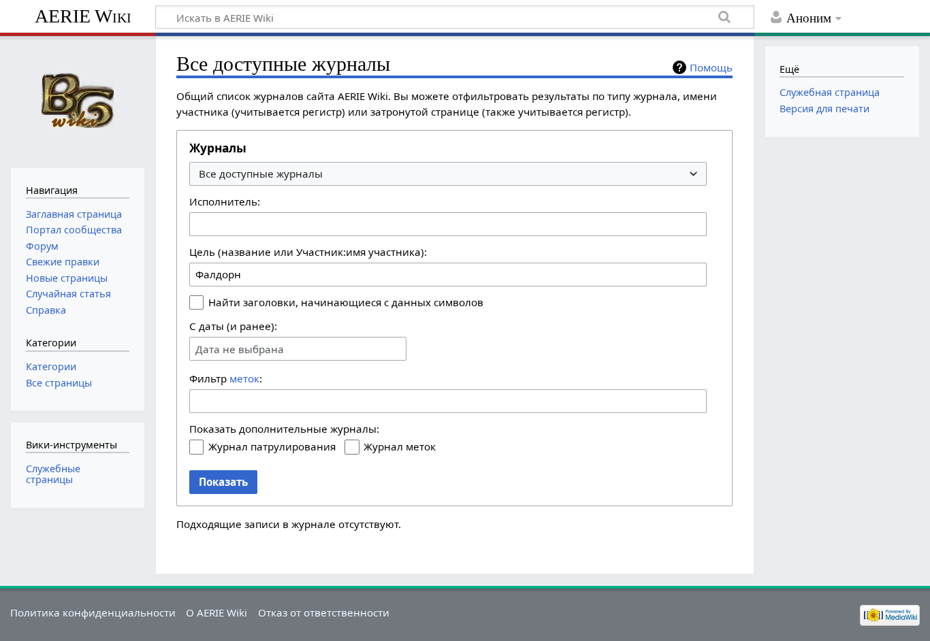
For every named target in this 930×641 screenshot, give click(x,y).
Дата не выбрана (239, 349)
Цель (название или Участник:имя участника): (308, 252)
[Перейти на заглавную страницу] (77, 100)
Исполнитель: (224, 201)
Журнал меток (400, 446)
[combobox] (448, 174)
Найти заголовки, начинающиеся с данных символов (345, 302)
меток (244, 378)
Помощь (711, 67)
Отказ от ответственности (323, 612)
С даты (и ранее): (233, 326)
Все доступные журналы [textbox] (261, 173)
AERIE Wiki (83, 16)
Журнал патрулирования (272, 446)
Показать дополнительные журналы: (284, 428)
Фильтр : (225, 378)
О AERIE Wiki (216, 612)
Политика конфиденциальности (93, 612)
